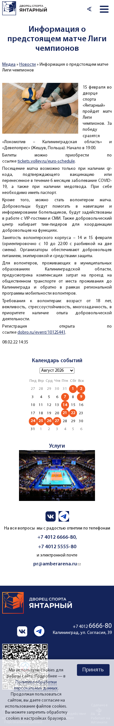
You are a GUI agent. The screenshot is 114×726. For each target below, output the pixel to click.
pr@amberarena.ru (57, 564)
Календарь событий (57, 360)
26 (49, 421)
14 (65, 405)
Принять (93, 670)
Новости (27, 64)
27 (57, 421)
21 (65, 413)
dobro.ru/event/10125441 (41, 332)
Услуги (57, 446)
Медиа (9, 64)
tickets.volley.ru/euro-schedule (46, 161)
